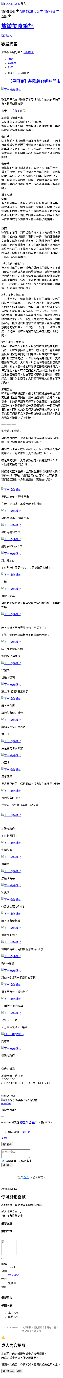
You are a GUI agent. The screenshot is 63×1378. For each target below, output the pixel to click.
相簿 (10, 59)
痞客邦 (24, 1122)
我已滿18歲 (8, 1371)
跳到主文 (6, 35)
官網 (14, 110)
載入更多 (7, 1144)
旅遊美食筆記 (17, 26)
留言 (31, 1122)
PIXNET (15, 1327)
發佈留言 (7, 1165)
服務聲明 (36, 1331)
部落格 (12, 63)
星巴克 (26, 1131)
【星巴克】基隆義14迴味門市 (34, 81)
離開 (19, 1371)
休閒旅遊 (29, 52)
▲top (4, 1137)
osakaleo (6, 1103)
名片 (10, 67)
